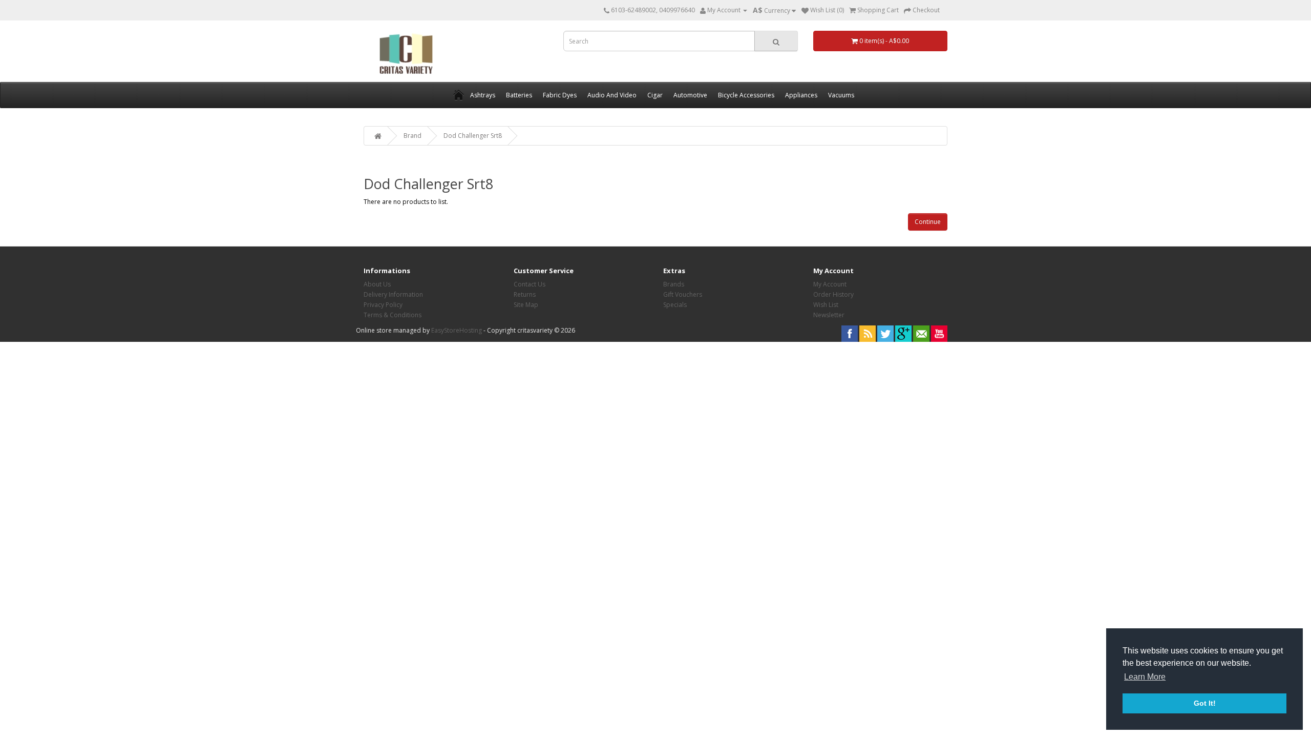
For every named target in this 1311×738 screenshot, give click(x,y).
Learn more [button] (1145, 676)
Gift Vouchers (682, 294)
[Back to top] (1278, 704)
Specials (675, 304)
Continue (928, 221)
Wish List (825, 304)
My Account (830, 284)
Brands (673, 284)
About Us (377, 284)
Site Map (526, 304)
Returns (525, 294)
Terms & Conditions (392, 315)
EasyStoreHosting (456, 330)
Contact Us (529, 284)
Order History (833, 294)
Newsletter (828, 315)
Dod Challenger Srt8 (472, 135)
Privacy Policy (383, 304)
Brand (412, 135)
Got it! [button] (1205, 703)
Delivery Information (393, 294)
